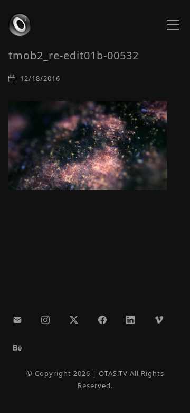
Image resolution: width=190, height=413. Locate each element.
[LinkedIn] (130, 320)
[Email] (17, 320)
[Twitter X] (74, 320)
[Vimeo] (159, 320)
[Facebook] (102, 320)
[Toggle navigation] (173, 24)
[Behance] (17, 348)
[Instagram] (46, 320)
